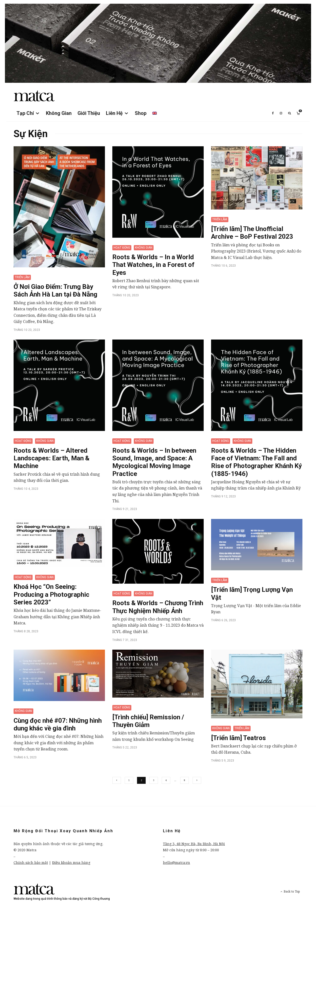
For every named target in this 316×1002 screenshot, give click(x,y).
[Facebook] (273, 113)
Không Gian (59, 113)
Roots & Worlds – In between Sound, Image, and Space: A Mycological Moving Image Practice (154, 462)
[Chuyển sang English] (154, 113)
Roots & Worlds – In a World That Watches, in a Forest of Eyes (153, 264)
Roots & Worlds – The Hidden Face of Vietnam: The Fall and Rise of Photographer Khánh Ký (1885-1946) (256, 462)
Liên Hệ (114, 113)
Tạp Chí (25, 113)
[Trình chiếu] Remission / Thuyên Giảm (148, 720)
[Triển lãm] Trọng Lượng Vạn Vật (252, 593)
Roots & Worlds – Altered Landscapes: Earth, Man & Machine (51, 458)
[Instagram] (281, 113)
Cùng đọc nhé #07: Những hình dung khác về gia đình (58, 724)
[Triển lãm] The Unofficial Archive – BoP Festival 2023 (252, 232)
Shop (140, 113)
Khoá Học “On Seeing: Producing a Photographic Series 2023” (51, 594)
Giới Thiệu (89, 113)
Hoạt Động (122, 247)
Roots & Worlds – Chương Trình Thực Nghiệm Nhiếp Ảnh (157, 606)
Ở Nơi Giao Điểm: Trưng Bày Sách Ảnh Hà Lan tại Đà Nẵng (55, 290)
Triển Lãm (22, 277)
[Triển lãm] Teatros (238, 738)
